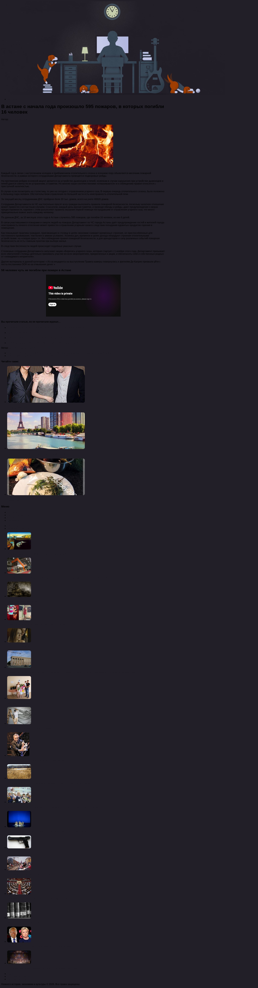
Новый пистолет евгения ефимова (26, 852)
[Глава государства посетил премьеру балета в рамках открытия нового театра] (19, 826)
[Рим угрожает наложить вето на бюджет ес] (19, 869)
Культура (12, 99)
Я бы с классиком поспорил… (23, 646)
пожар (20, 348)
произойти (29, 348)
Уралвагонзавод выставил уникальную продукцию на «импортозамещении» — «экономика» (58, 578)
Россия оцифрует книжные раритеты (27, 922)
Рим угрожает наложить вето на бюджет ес (30, 874)
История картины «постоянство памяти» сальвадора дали (39, 554)
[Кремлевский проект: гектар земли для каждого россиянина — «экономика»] (19, 778)
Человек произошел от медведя (25, 332)
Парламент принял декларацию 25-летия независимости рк (40, 898)
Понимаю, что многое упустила (24, 703)
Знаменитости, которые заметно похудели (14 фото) (36, 624)
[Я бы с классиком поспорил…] (19, 641)
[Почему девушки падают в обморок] (46, 402)
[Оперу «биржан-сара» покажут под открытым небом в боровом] (19, 963)
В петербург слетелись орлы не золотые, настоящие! (36, 760)
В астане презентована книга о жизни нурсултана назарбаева (41, 337)
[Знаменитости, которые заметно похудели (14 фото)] (19, 619)
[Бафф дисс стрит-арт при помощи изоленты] (19, 723)
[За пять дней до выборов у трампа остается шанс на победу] (19, 941)
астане (13, 348)
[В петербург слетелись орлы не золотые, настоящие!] (18, 755)
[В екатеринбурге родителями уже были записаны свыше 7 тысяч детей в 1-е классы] (19, 802)
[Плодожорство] (46, 494)
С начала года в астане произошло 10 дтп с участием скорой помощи (45, 327)
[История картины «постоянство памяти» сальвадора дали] (19, 549)
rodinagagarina (17, 119)
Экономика (13, 520)
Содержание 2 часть (18, 979)
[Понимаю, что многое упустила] (19, 698)
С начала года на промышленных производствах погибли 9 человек (45, 343)
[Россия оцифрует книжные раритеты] (19, 917)
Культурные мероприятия (21, 515)
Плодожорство (16, 500)
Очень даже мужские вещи (22, 601)
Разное (11, 517)
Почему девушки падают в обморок (28, 408)
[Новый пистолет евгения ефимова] (19, 847)
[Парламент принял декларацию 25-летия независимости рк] (19, 893)
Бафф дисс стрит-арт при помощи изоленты (31, 728)
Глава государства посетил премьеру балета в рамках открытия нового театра (50, 831)
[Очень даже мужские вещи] (19, 596)
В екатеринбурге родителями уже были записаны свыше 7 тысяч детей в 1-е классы (54, 807)
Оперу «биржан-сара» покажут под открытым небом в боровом (42, 968)
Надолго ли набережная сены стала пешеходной (36, 454)
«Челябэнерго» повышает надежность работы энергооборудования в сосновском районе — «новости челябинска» (71, 672)
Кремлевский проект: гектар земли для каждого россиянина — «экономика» (49, 783)
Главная (11, 973)
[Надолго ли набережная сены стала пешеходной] (46, 448)
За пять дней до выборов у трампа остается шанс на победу (40, 946)
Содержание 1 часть (18, 976)
